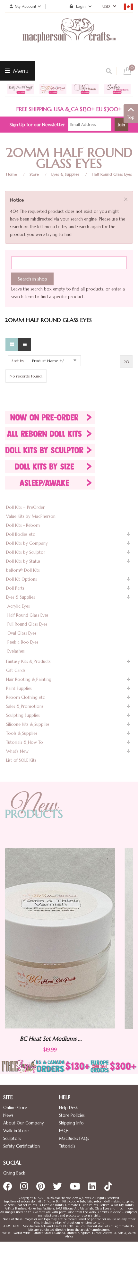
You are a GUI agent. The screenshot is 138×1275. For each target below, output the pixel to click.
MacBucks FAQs (74, 1138)
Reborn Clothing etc (25, 697)
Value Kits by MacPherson (31, 516)
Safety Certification (21, 1146)
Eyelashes (16, 651)
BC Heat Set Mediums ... (95, 1039)
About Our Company (23, 1123)
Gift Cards (15, 670)
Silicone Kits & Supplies (27, 724)
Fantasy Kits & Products (28, 661)
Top (130, 117)
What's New (17, 751)
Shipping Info (71, 1123)
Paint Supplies (19, 688)
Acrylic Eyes (18, 606)
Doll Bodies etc (20, 534)
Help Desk (68, 1107)
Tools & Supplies (21, 733)
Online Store (15, 1107)
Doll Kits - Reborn (23, 525)
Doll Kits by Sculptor (25, 552)
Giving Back (14, 1173)
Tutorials (67, 1146)
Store (34, 174)
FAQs (64, 1130)
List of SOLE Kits (21, 760)
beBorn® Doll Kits (23, 570)
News (8, 1115)
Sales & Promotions (24, 706)
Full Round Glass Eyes (27, 624)
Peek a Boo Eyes (22, 642)
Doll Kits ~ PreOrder (25, 507)
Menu (20, 70)
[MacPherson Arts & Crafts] (69, 37)
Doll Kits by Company (27, 543)
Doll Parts (15, 588)
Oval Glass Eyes (21, 633)
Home (11, 174)
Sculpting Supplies (23, 715)
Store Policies (72, 1115)
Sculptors (12, 1138)
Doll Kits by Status (23, 561)
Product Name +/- (48, 360)
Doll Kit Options (21, 579)
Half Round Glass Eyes (112, 174)
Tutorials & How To (24, 742)
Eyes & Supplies (65, 174)
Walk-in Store (16, 1130)
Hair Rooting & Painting (28, 679)
